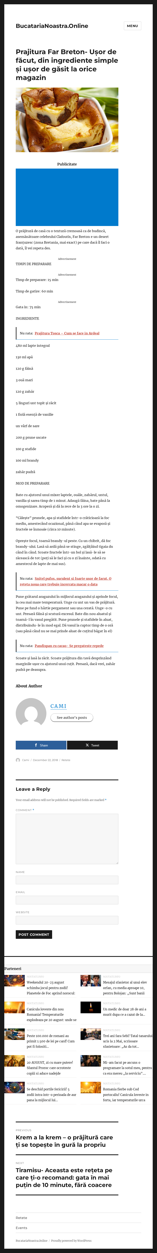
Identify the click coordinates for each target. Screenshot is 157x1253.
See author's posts (72, 718)
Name (20, 872)
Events (21, 1228)
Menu (132, 26)
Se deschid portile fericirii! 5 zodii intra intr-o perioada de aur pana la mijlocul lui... (51, 1094)
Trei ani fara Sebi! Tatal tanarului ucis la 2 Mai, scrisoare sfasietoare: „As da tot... (128, 1041)
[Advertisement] (68, 197)
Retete (66, 760)
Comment (25, 810)
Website (23, 912)
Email (20, 892)
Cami (58, 706)
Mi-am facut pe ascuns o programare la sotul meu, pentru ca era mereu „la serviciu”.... (127, 1068)
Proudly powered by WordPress (71, 1241)
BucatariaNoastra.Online (52, 25)
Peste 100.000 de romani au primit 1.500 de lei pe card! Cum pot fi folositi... (51, 1041)
